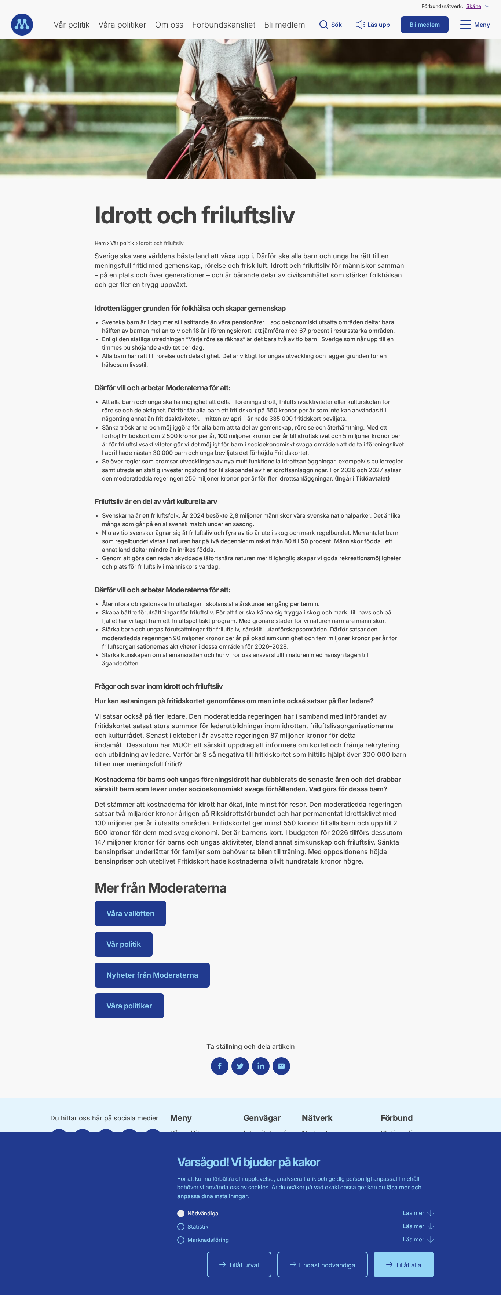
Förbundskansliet (223, 24)
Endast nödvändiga (327, 1264)
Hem (100, 243)
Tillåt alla (408, 1264)
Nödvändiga (202, 1213)
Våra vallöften (130, 913)
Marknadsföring (208, 1239)
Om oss (169, 24)
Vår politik (71, 24)
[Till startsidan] (22, 25)
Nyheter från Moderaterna (152, 975)
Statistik (197, 1226)
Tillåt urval (243, 1264)
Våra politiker (122, 24)
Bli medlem (284, 24)
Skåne (473, 6)
